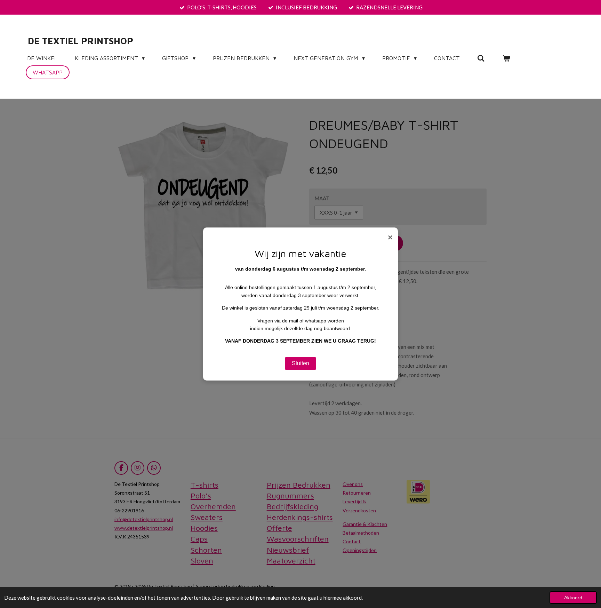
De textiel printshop (80, 40)
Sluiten (300, 363)
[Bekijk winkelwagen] (506, 58)
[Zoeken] (481, 58)
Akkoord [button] (573, 597)
